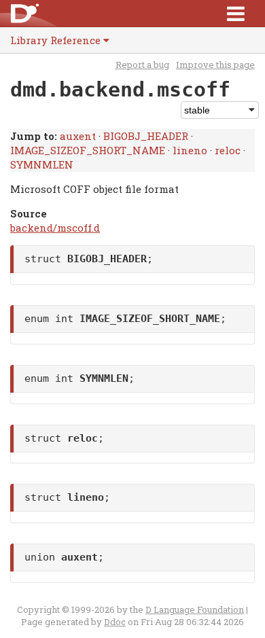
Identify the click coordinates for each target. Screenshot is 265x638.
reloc (228, 150)
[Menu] (236, 13)
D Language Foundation (194, 609)
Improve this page (215, 64)
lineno (190, 150)
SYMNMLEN (41, 164)
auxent (78, 136)
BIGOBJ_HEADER (145, 136)
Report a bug (142, 64)
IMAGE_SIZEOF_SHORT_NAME (87, 150)
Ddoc (115, 622)
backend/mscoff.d (55, 227)
